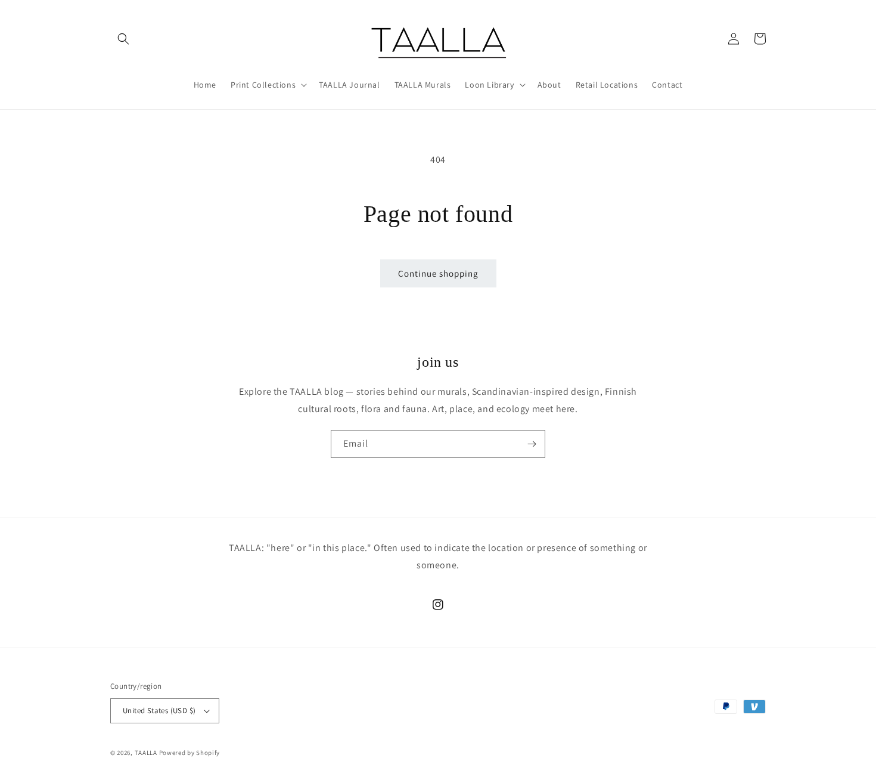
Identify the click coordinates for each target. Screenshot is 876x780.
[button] (123, 39)
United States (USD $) (159, 710)
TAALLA (146, 752)
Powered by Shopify (189, 752)
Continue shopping (438, 273)
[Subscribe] (531, 444)
